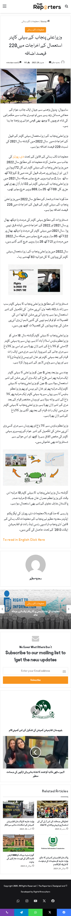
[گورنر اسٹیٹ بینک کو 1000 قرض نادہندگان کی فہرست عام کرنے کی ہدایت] (18, 843)
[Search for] (66, 8)
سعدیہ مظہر (56, 62)
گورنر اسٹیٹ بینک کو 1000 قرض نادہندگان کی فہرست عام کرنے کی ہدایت (20, 859)
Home (44, 21)
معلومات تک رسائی (30, 21)
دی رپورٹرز (18, 156)
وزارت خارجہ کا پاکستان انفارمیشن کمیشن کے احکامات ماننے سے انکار (19, 823)
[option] (35, 609)
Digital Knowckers (41, 891)
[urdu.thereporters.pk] (47, 6)
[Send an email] (50, 62)
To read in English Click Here (24, 539)
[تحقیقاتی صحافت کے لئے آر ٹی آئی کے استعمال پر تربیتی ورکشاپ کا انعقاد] (52, 809)
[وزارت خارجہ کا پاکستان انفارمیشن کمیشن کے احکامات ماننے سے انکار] (18, 809)
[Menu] (4, 8)
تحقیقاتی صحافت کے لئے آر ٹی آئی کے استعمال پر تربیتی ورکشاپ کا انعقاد (52, 823)
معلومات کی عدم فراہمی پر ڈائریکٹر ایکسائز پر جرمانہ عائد (35, 613)
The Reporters (45, 885)
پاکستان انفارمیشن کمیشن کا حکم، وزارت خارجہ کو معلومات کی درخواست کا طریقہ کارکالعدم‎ (53, 861)
